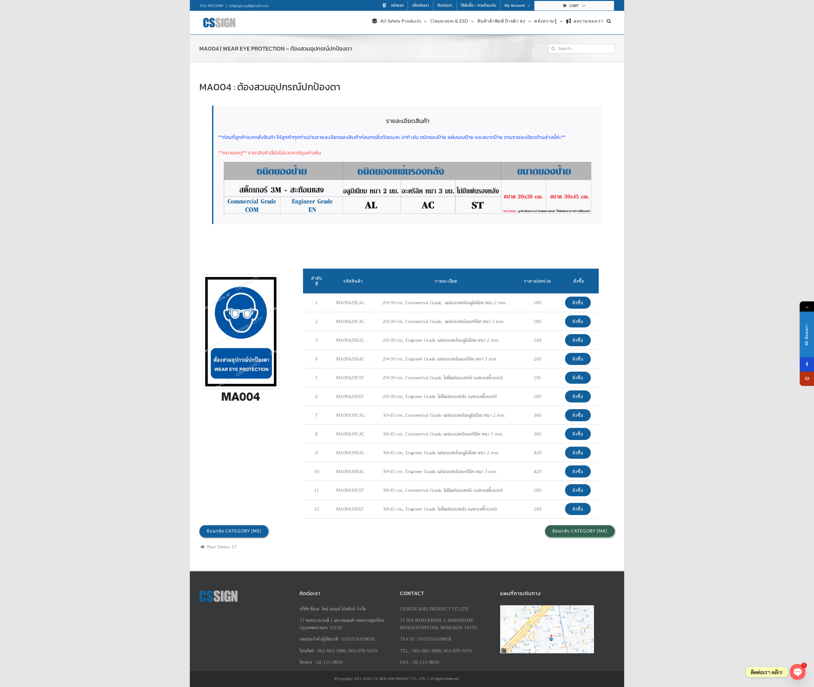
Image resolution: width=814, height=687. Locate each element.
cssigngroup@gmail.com (249, 6)
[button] (609, 20)
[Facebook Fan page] (807, 364)
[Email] (807, 379)
